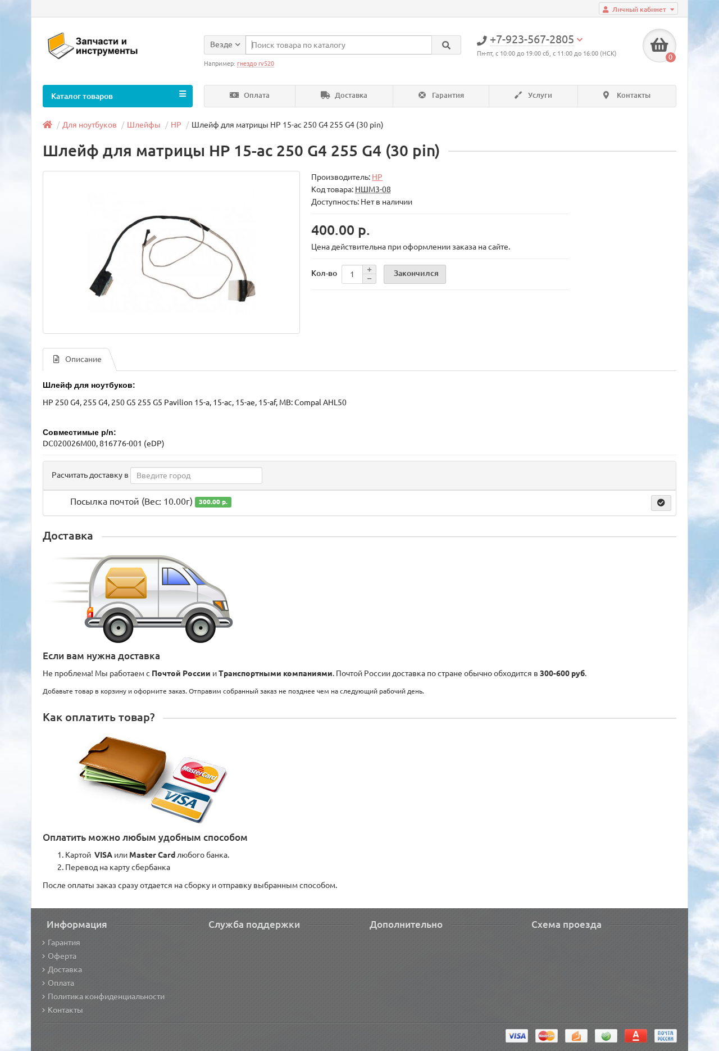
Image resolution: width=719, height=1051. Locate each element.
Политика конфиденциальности (106, 996)
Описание (83, 359)
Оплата (256, 95)
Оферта (62, 956)
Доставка (350, 95)
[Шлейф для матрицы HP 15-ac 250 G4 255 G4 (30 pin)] (171, 252)
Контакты (632, 95)
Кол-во (324, 273)
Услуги (539, 95)
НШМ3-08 (373, 189)
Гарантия (447, 95)
